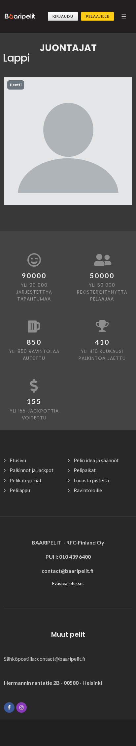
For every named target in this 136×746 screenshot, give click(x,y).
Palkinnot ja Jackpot (31, 470)
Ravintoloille (88, 490)
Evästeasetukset (68, 583)
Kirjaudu (62, 16)
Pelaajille (97, 16)
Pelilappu (20, 490)
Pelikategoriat (26, 480)
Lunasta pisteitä (91, 480)
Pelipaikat (85, 470)
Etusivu (18, 460)
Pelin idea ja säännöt (96, 460)
